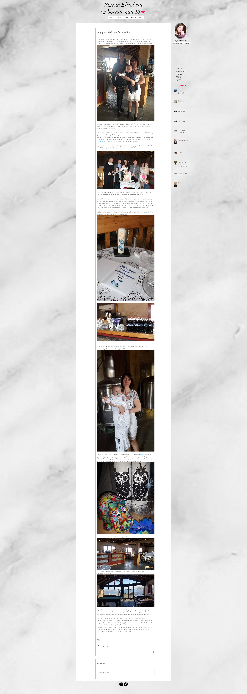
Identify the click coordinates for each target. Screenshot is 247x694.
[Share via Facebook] (98, 646)
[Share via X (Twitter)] (103, 646)
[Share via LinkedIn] (108, 646)
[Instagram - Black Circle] (126, 684)
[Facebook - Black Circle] (121, 684)
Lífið (98, 640)
